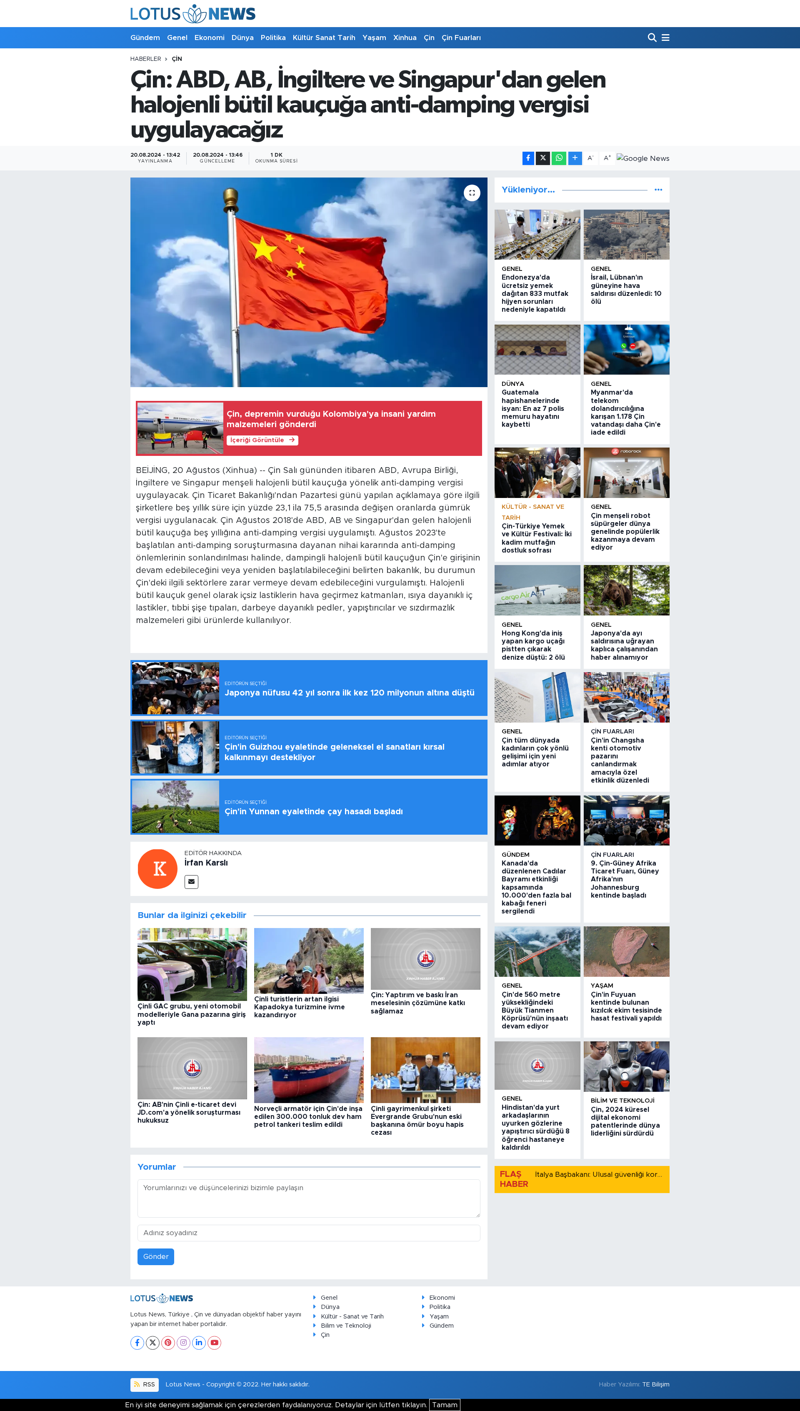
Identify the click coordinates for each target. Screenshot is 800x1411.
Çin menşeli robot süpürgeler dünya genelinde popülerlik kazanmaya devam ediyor (625, 532)
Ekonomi (210, 37)
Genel (177, 37)
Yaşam (374, 37)
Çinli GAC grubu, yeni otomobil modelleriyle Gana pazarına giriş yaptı (192, 1014)
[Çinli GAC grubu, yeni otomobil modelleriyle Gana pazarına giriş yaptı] (192, 964)
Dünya (243, 37)
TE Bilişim (656, 1384)
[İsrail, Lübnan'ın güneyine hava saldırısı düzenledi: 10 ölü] (627, 235)
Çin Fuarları (461, 37)
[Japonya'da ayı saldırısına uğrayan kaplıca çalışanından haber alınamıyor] (627, 590)
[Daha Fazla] (575, 158)
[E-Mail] (191, 882)
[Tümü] (658, 189)
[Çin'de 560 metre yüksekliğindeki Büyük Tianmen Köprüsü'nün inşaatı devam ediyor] (537, 951)
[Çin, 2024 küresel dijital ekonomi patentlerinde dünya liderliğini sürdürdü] (627, 1066)
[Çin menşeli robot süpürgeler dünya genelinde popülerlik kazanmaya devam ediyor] (627, 473)
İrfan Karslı (206, 863)
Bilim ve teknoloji (623, 1101)
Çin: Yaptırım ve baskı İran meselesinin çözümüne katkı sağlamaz (418, 1003)
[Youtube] (214, 1343)
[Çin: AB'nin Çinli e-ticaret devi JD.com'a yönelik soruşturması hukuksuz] (192, 1067)
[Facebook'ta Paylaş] (528, 158)
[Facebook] (137, 1343)
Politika (273, 37)
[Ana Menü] (664, 38)
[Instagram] (183, 1343)
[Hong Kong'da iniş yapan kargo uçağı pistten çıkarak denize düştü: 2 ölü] (537, 590)
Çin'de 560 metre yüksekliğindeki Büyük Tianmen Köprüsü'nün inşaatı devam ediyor (535, 1010)
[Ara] (653, 38)
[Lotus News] (192, 13)
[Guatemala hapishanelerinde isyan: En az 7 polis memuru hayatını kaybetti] (537, 350)
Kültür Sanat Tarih (324, 37)
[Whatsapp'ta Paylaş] (559, 158)
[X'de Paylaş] (543, 158)
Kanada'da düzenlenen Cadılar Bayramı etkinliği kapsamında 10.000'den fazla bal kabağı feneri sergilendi (536, 887)
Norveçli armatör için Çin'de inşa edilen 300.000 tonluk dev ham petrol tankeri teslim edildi (308, 1117)
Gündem (145, 37)
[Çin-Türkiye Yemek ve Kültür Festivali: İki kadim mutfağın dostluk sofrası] (537, 473)
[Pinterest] (168, 1343)
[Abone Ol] (643, 158)
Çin (429, 37)
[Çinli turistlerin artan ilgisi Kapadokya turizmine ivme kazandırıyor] (309, 960)
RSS (148, 1384)
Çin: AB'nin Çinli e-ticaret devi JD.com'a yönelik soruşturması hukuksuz (189, 1112)
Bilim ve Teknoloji (346, 1326)
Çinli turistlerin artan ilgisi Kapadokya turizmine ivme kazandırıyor (299, 1007)
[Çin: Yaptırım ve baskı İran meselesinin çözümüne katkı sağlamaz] (425, 958)
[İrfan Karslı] (158, 868)
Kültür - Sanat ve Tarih (352, 1316)
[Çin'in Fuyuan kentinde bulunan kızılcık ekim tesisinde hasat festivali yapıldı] (627, 951)
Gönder (156, 1256)
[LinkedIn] (199, 1343)
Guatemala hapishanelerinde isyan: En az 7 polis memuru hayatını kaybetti (533, 408)
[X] (153, 1343)
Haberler (145, 59)
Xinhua (405, 37)
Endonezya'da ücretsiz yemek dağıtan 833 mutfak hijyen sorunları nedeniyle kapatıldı (535, 293)
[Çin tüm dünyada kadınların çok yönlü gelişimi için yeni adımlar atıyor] (537, 697)
